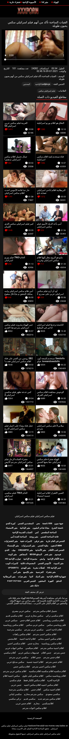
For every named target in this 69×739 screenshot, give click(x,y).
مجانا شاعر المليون (41, 528)
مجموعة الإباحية (30, 559)
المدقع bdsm (36, 554)
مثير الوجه (12, 554)
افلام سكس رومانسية (13, 625)
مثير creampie (25, 550)
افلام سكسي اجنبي (16, 643)
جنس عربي (16, 685)
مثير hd (45, 2)
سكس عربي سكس (35, 625)
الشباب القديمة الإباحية (22, 532)
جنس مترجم (59, 652)
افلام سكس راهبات (21, 634)
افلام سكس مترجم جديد (49, 699)
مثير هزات (22, 576)
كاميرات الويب (11, 563)
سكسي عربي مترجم (33, 629)
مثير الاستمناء (11, 528)
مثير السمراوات (28, 545)
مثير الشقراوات (11, 541)
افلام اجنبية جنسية (35, 662)
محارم (37, 703)
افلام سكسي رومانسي (53, 620)
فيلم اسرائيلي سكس (47, 91)
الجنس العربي (30, 581)
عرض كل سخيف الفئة (34, 592)
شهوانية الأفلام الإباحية (56, 576)
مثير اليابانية (25, 528)
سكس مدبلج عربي (15, 662)
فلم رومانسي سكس (56, 625)
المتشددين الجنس (26, 523)
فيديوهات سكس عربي (28, 652)
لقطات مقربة (39, 568)
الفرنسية (40, 572)
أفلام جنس (36, 689)
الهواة (56, 2)
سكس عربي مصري (21, 611)
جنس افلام (46, 652)
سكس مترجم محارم (33, 694)
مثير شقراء (51, 572)
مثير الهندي (26, 568)
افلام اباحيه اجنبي (54, 629)
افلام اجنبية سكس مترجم (52, 648)
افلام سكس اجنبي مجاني (49, 639)
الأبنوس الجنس (44, 563)
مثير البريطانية (9, 576)
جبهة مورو (59, 523)
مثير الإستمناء (13, 545)
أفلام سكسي (10, 652)
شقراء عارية (14, 2)
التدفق (59, 581)
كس (37, 532)
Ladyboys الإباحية (42, 84)
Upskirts (13, 568)
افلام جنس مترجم (51, 657)
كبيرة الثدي (10, 523)
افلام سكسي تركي (54, 615)
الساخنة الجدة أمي (19, 536)
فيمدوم (58, 554)
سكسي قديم (29, 699)
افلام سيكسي (31, 648)
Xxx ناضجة (47, 523)
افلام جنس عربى (23, 703)
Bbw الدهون (56, 545)
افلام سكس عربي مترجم (14, 671)
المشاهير (23, 554)
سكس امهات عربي (14, 648)
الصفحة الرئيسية (34, 718)
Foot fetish (14, 581)
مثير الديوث (58, 563)
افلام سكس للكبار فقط (34, 680)
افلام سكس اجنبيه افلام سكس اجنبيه (41, 685)
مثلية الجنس (43, 545)
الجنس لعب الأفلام (56, 550)
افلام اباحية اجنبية (28, 639)
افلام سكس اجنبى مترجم (44, 634)
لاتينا (31, 576)
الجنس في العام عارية (55, 541)
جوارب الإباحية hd (13, 559)
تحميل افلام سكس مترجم (45, 611)
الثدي (7, 550)
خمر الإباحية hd (54, 568)
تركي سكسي (15, 699)
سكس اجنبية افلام (11, 676)
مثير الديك (39, 576)
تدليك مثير (34, 585)
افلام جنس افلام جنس (30, 620)
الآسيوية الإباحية (29, 2)
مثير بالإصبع (28, 572)
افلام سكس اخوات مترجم (34, 708)
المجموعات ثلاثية (28, 563)
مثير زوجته (33, 536)
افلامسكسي (47, 703)
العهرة (51, 581)
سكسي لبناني (15, 694)
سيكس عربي (11, 620)
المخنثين (26, 84)
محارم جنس (33, 643)
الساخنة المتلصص (49, 532)
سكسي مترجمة (14, 629)
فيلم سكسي (15, 680)
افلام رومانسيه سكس (56, 676)
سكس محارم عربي (34, 615)
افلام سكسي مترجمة (19, 689)
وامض (42, 559)
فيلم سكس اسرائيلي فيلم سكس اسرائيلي (34, 516)
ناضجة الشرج (57, 528)
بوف (14, 550)
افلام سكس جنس (21, 666)
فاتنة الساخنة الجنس (49, 536)
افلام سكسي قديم (14, 615)
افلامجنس (12, 639)
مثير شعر (48, 554)
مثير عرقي (38, 541)
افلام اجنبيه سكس (51, 689)
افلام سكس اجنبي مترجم (44, 666)
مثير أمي (17, 572)
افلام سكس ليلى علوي (32, 676)
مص (38, 523)
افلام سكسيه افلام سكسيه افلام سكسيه (47, 671)
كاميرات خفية (26, 541)
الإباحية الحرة (53, 680)
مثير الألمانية (40, 550)
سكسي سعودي (53, 694)
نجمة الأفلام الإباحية (55, 559)
